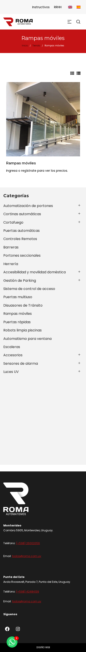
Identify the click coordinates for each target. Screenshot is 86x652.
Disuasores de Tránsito (23, 305)
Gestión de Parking (19, 280)
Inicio (25, 45)
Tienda (36, 45)
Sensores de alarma (20, 363)
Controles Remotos (20, 238)
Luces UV (11, 371)
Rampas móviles (21, 163)
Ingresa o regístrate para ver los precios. (37, 170)
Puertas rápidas (17, 322)
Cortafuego (13, 222)
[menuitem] (70, 7)
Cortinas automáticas (22, 214)
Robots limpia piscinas (22, 330)
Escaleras (11, 346)
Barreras (11, 247)
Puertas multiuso (17, 296)
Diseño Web (43, 647)
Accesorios (12, 355)
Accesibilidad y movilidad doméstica (34, 272)
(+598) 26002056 (28, 543)
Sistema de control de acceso (29, 288)
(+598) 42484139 (27, 591)
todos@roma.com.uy (26, 556)
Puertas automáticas (21, 230)
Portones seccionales (22, 255)
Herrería (10, 263)
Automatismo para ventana (27, 338)
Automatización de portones (28, 205)
